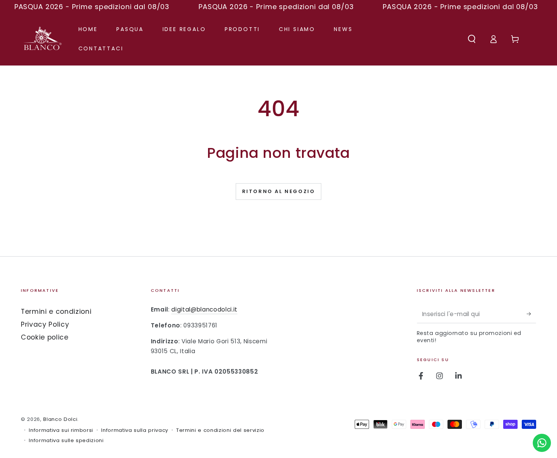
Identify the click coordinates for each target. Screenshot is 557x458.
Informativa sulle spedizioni (66, 440)
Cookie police (45, 337)
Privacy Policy (45, 324)
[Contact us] (542, 443)
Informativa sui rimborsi (61, 430)
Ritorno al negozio (278, 191)
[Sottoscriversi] (531, 314)
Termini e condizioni (56, 311)
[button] (471, 39)
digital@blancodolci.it (204, 309)
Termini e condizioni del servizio (220, 430)
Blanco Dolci (60, 419)
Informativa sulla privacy (134, 430)
